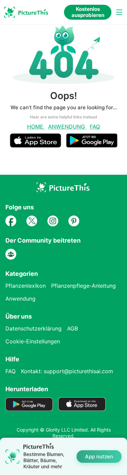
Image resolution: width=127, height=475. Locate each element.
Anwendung (67, 126)
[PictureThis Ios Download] (38, 145)
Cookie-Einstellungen (32, 341)
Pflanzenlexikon (25, 285)
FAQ (95, 126)
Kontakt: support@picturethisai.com (67, 371)
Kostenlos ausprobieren (87, 12)
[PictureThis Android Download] (92, 145)
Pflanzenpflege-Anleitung (83, 285)
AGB (72, 328)
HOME (36, 126)
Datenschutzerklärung (33, 328)
